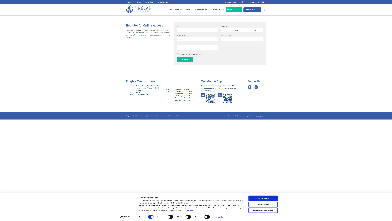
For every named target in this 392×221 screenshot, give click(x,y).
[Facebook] (239, 2)
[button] (263, 9)
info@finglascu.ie (138, 94)
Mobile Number (226, 35)
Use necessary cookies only (263, 210)
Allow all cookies (263, 198)
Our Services (201, 9)
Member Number (182, 35)
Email (179, 44)
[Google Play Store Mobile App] (225, 98)
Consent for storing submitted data (190, 54)
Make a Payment (162, 2)
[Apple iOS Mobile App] (208, 98)
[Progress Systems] (259, 115)
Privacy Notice (247, 116)
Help (224, 116)
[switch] (170, 217)
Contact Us (149, 2)
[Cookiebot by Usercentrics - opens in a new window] (125, 217)
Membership (174, 9)
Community (217, 9)
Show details (218, 217)
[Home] (138, 10)
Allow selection (263, 204)
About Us (130, 2)
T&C (229, 116)
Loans (187, 9)
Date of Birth (225, 26)
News (139, 2)
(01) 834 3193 (136, 92)
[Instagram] (242, 2)
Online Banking (252, 10)
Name (179, 26)
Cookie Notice (189, 210)
